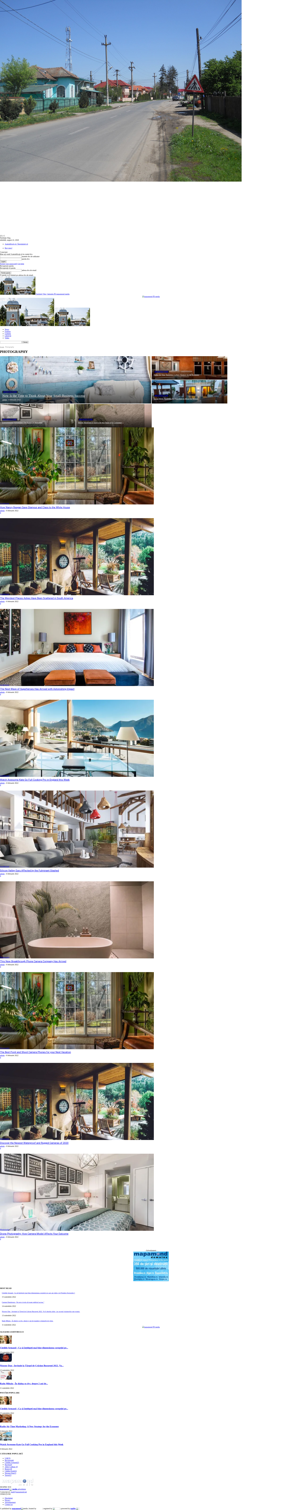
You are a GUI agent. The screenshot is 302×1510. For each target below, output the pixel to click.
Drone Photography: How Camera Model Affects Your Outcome (34, 1233)
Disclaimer (9, 1498)
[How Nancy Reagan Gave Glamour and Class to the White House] (77, 465)
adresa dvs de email (29, 270)
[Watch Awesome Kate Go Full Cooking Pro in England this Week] (77, 738)
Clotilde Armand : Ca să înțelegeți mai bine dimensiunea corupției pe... (34, 1348)
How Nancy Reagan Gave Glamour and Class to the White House (35, 507)
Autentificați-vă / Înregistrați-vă (16, 244)
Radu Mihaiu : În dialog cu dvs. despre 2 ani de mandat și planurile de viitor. (27, 1321)
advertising (13, 1489)
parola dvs (25, 259)
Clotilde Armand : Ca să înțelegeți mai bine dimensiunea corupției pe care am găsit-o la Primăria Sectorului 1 (38, 1293)
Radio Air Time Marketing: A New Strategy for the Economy (29, 1426)
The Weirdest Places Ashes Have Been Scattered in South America (36, 598)
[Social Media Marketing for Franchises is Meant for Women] (189, 391)
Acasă (2, 347)
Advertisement (10, 1502)
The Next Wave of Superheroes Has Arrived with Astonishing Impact (37, 689)
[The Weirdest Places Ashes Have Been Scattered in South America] (77, 556)
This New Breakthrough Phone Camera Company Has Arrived (33, 961)
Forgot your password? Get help (12, 264)
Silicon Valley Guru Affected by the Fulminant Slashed (29, 870)
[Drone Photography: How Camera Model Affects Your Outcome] (77, 1192)
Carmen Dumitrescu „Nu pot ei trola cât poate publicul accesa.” (23, 1302)
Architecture (10, 392)
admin (2, 511)
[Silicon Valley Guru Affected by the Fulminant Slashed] (77, 829)
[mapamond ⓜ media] (151, 1280)
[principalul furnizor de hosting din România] (39, 1509)
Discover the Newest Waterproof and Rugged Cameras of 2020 (34, 1143)
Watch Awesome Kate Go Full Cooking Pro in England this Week (35, 779)
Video (7, 338)
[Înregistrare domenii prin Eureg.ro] (56, 1509)
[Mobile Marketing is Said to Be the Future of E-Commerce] (114, 415)
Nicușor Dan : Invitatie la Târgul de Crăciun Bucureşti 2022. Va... (32, 1365)
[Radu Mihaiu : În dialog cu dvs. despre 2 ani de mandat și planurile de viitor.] (6, 1379)
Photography (5, 957)
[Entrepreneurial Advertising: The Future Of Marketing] (38, 415)
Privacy (7, 1500)
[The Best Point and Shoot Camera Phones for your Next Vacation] (77, 1010)
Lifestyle (8, 336)
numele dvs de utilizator (31, 256)
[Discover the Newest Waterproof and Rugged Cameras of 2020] (77, 1101)
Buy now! (8, 248)
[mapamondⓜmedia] (151, 297)
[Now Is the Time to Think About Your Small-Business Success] (75, 379)
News (7, 329)
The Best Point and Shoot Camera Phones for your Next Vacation (35, 1052)
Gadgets (8, 334)
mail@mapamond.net (19, 1492)
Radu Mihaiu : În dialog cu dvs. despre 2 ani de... (24, 1383)
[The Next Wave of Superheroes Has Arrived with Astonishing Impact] (77, 647)
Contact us (9, 1504)
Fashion (8, 332)
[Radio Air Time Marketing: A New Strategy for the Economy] (189, 368)
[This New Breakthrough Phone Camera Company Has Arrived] (77, 919)
